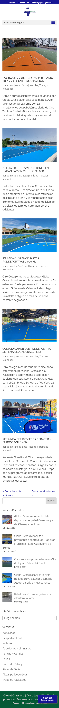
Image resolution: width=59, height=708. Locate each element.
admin (10, 85)
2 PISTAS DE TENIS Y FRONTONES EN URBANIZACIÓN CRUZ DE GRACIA (25, 170)
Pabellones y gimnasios (16, 648)
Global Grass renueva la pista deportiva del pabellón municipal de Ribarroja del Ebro (34, 520)
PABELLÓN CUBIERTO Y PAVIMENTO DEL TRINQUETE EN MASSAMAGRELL (27, 79)
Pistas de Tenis (11, 669)
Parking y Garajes (12, 653)
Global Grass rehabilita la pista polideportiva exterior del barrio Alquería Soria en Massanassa (33, 578)
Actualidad (9, 632)
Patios (6, 659)
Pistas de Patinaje (12, 664)
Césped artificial (12, 638)
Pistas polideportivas (15, 674)
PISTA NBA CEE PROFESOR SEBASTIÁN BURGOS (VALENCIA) (26, 441)
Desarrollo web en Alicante (29, 703)
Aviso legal (33, 695)
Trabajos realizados (14, 679)
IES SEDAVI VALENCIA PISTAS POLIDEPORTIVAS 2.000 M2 (20, 260)
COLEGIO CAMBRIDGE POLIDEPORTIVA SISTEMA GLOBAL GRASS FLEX (26, 350)
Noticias (34, 85)
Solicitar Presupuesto (47, 699)
